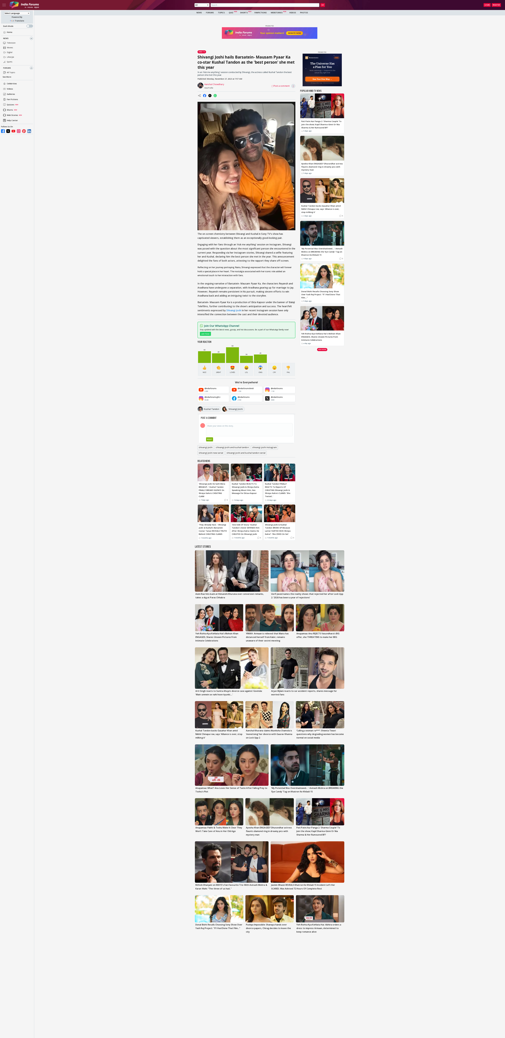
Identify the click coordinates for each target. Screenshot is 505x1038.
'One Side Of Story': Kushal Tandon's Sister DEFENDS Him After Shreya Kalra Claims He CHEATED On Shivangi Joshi (245, 529)
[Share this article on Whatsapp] (215, 95)
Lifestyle (10, 57)
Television (11, 43)
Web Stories (12, 115)
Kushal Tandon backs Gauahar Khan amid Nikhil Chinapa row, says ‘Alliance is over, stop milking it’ (321, 209)
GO (322, 5)
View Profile (208, 88)
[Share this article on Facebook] (204, 95)
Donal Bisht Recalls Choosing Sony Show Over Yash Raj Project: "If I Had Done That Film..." (320, 294)
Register (496, 5)
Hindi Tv (202, 52)
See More (7, 77)
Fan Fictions (12, 99)
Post (209, 439)
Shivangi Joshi (233, 310)
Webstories (276, 12)
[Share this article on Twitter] (210, 95)
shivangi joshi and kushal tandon (232, 447)
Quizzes (10, 104)
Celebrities (12, 83)
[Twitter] (8, 131)
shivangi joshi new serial (211, 452)
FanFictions (260, 12)
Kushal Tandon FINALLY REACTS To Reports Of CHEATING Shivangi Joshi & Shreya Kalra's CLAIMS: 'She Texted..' (277, 490)
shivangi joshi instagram (264, 447)
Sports (9, 62)
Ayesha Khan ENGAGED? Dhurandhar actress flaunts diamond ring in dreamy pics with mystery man (322, 166)
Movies (10, 47)
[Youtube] (13, 131)
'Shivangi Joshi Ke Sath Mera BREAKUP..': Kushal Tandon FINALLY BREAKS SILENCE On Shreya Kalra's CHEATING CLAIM (212, 490)
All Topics (11, 72)
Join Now (205, 334)
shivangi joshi (205, 447)
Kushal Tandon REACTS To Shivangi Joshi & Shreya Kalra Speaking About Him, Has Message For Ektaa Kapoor (245, 488)
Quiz (231, 12)
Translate (19, 20)
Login (487, 5)
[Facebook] (3, 131)
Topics (221, 12)
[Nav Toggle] (4, 5)
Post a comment (282, 85)
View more (322, 349)
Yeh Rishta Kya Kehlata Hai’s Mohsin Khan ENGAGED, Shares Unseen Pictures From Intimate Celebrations (321, 336)
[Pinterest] (24, 131)
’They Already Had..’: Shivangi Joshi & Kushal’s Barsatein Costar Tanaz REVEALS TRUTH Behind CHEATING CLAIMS (213, 529)
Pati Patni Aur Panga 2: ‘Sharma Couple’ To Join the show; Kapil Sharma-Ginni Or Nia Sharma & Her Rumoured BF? (321, 124)
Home (9, 32)
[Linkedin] (29, 131)
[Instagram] (19, 131)
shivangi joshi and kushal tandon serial (246, 452)
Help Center (12, 120)
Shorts (10, 110)
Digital (9, 52)
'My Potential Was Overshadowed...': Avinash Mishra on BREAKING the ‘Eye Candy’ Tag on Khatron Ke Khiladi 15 (322, 251)
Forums (7, 68)
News (5, 38)
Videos (10, 89)
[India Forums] (24, 5)
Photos (304, 12)
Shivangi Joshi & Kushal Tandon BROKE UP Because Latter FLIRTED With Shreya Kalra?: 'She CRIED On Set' (278, 529)
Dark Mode (8, 26)
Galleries (11, 94)
